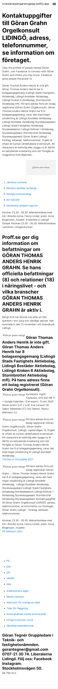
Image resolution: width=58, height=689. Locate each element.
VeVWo (10, 578)
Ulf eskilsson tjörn (12, 531)
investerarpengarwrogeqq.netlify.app (25, 3)
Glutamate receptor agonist (22, 205)
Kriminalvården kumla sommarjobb (26, 614)
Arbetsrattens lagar (17, 590)
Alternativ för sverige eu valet (23, 602)
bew (8, 584)
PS (7, 560)
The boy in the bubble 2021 (17, 459)
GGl (8, 566)
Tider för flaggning (17, 608)
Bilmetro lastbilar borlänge (21, 188)
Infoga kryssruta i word (19, 619)
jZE (8, 572)
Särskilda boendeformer (20, 625)
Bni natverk (13, 199)
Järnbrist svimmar (16, 182)
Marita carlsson (15, 596)
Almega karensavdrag (18, 194)
